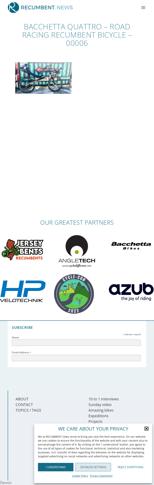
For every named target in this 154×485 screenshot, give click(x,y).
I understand (56, 467)
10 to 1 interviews (103, 398)
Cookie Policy (80, 476)
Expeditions (98, 415)
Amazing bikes (101, 410)
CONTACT (24, 404)
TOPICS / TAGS (28, 410)
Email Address (21, 352)
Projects (95, 421)
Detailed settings (93, 467)
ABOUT (22, 398)
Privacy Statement (101, 476)
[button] (146, 429)
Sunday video (100, 404)
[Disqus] (77, 164)
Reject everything (130, 467)
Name (15, 337)
